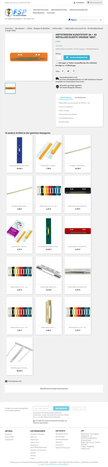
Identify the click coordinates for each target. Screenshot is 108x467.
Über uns (33, 437)
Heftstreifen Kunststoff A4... (78, 206)
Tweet (68, 71)
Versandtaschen (40, 10)
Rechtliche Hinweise (37, 434)
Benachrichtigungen (63, 448)
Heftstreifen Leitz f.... (48, 327)
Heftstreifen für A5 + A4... (49, 206)
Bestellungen (60, 437)
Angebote (8, 434)
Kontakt (51, 13)
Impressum (34, 440)
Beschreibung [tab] (65, 97)
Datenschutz (34, 442)
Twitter (79, 408)
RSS (84, 408)
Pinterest (74, 71)
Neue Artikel (9, 437)
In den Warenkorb (76, 57)
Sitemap (33, 456)
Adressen (59, 442)
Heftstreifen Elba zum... (48, 287)
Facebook (75, 408)
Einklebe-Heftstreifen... (78, 166)
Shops (32, 458)
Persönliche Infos (62, 434)
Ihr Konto (60, 431)
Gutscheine (60, 445)
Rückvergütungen (62, 439)
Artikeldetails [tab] (80, 97)
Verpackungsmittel (79, 10)
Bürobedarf (39, 13)
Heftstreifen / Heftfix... (49, 166)
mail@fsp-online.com (88, 447)
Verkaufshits (9, 440)
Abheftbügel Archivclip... (19, 368)
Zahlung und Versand (38, 450)
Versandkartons (59, 10)
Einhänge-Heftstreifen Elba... (19, 166)
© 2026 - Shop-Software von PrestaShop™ (54, 464)
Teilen (63, 71)
